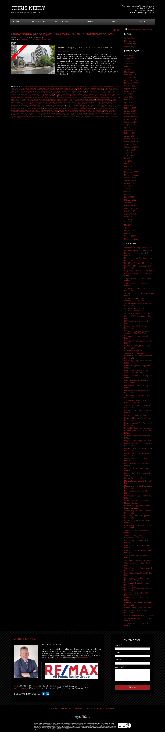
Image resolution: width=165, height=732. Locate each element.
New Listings (129, 41)
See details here (64, 51)
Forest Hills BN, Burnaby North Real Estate (51, 97)
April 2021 (128, 228)
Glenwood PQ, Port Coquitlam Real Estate (25, 99)
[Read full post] (33, 60)
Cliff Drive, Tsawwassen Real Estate (37, 93)
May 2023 (128, 158)
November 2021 (131, 208)
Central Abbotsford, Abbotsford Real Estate (62, 89)
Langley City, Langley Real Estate (138, 441)
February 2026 (130, 75)
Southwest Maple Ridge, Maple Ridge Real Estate (137, 579)
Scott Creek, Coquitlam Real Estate (47, 112)
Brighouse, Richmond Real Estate (138, 271)
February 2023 (130, 166)
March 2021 (129, 230)
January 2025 (129, 111)
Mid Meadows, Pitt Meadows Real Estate (32, 105)
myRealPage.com (82, 717)
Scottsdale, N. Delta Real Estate (137, 560)
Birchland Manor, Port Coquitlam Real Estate (102, 86)
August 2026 (129, 58)
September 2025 (131, 89)
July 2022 (128, 186)
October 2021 (130, 211)
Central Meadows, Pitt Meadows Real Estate (40, 91)
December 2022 (131, 172)
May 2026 (128, 66)
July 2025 (128, 94)
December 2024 (131, 114)
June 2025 (128, 97)
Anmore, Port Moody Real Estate (138, 250)
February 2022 (130, 200)
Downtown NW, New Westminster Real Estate (134, 352)
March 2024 (129, 130)
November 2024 (131, 116)
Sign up (150, 6)
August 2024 (129, 125)
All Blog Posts (130, 38)
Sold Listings (129, 46)
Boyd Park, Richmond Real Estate (138, 263)
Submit (132, 687)
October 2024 (130, 119)
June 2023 (128, 155)
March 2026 (129, 72)
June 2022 (128, 189)
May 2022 (128, 192)
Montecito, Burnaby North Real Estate (78, 105)
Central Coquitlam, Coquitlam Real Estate (90, 89)
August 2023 (129, 150)
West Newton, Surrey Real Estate (138, 608)
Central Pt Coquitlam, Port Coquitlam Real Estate (135, 309)
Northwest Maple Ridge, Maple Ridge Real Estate (137, 507)
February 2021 (130, 233)
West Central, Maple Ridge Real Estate (76, 115)
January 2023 (129, 169)
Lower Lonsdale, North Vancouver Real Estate (34, 40)
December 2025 (131, 80)
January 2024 (129, 136)
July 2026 (128, 61)
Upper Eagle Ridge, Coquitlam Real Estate (100, 113)
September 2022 (131, 180)
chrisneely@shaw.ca (145, 12)
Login (142, 6)
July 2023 (128, 153)
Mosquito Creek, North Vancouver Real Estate (105, 105)
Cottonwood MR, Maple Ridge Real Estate (68, 94)
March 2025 (129, 105)
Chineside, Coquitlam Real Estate (138, 313)
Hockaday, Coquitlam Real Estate (138, 428)
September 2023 (131, 147)
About (99, 708)
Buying (78, 708)
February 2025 (130, 108)
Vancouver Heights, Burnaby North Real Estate (136, 594)
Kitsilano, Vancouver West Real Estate (41, 102)
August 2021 (129, 217)
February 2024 (130, 133)
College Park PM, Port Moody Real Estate (62, 93)
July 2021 (128, 219)
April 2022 (128, 194)
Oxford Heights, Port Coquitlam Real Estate (29, 108)
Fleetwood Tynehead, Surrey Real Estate (24, 97)
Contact (140, 21)
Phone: (118, 660)
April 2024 (128, 128)
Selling (89, 708)
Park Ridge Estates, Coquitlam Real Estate (57, 108)
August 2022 (129, 183)
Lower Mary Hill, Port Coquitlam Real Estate (40, 104)
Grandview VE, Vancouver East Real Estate (82, 99)
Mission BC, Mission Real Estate (137, 478)
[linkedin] (48, 694)
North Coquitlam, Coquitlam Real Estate (48, 107)
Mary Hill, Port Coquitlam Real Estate (89, 104)
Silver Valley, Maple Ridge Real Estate (91, 112)
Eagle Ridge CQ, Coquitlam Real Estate (45, 96)
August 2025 (129, 91)
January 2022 (129, 203)
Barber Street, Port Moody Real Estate (75, 86)
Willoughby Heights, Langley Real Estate (91, 116)
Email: (117, 652)
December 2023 (131, 139)
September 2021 (131, 214)
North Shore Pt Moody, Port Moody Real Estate (136, 502)
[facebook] (44, 694)
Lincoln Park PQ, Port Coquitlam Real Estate (90, 102)
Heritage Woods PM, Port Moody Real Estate (76, 100)
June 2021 (128, 222)
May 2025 (128, 100)
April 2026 (128, 69)
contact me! (83, 658)
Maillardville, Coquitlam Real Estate (65, 104)
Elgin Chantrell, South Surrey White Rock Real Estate (136, 372)
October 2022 (130, 178)
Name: (118, 645)
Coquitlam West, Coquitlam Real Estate (41, 94)
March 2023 (129, 164)
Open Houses (130, 44)
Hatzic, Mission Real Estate (135, 415)
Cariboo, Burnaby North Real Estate (37, 89)
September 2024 (131, 122)
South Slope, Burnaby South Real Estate (41, 113)
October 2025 (130, 86)
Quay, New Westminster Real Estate (27, 110)
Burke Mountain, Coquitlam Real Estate (92, 88)
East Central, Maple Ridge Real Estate (70, 96)
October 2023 (130, 144)
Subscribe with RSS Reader (139, 29)
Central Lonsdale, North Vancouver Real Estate (134, 299)
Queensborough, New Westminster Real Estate (134, 536)
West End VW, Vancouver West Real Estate (102, 115)
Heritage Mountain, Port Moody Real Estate (47, 100)
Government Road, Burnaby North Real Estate (136, 401)
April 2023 (128, 161)
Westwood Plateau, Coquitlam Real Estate (42, 116)
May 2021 (128, 225)
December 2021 (131, 205)
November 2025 (131, 83)
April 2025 (128, 102)
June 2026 (128, 64)
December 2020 (131, 239)
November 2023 (131, 141)
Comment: (120, 667)
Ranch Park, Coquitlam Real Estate (81, 110)
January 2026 (129, 77)
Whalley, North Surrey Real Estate (138, 615)
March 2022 (129, 197)
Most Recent (129, 55)
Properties (66, 708)
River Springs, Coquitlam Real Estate (104, 110)
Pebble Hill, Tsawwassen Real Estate (82, 108)
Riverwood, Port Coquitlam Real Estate (23, 112)
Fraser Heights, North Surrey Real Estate (77, 97)
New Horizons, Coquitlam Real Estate (23, 107)
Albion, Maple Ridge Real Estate (137, 248)
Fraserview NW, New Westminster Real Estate (105, 97)
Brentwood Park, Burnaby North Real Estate (43, 88)
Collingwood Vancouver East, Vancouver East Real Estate (136, 332)
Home (16, 21)
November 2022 (131, 175)
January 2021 (129, 236)
